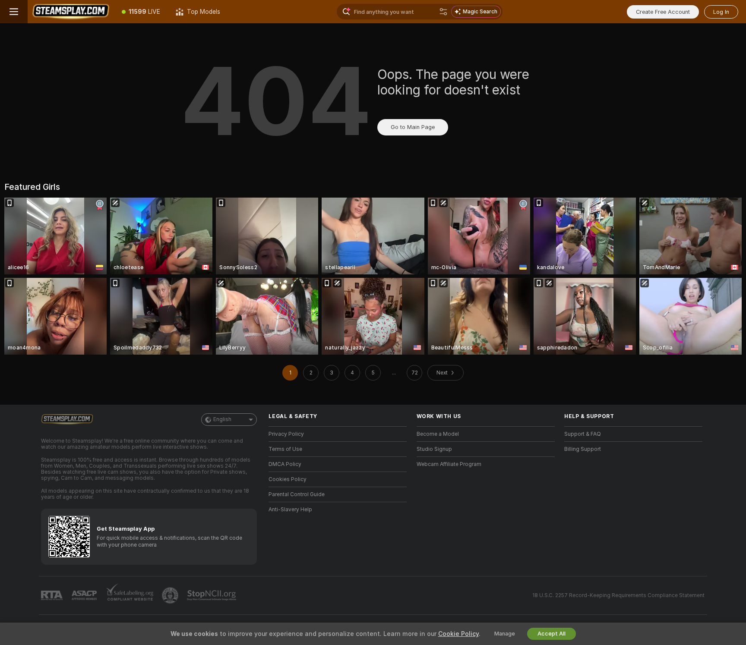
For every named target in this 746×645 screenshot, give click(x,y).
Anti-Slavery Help (290, 510)
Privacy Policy (286, 434)
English (222, 419)
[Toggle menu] (14, 11)
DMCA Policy (285, 464)
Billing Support (582, 449)
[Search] (443, 12)
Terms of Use (285, 449)
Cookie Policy (458, 633)
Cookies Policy (288, 479)
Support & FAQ (582, 434)
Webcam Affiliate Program (449, 464)
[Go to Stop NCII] (212, 595)
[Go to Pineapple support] (171, 595)
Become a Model (438, 434)
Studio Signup (434, 449)
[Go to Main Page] (71, 11)
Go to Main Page (413, 127)
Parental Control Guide (297, 494)
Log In (721, 12)
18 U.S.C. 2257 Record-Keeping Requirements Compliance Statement (618, 595)
